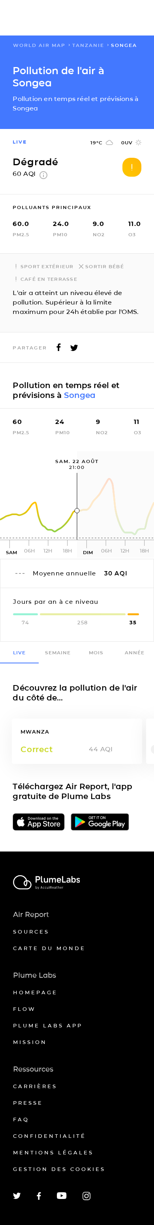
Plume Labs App (48, 1025)
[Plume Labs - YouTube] (62, 1198)
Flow (24, 1009)
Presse (28, 1103)
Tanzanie (88, 45)
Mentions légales (53, 1152)
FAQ (21, 1119)
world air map (39, 45)
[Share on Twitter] (74, 349)
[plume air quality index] (43, 177)
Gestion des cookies (59, 1169)
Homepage (35, 992)
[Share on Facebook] (58, 349)
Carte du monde (49, 948)
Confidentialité (49, 1136)
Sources (31, 931)
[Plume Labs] (77, 883)
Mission (30, 1042)
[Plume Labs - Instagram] (86, 1198)
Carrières (35, 1086)
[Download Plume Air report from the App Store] (39, 822)
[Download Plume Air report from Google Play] (100, 822)
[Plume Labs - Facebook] (39, 1198)
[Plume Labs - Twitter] (17, 1197)
